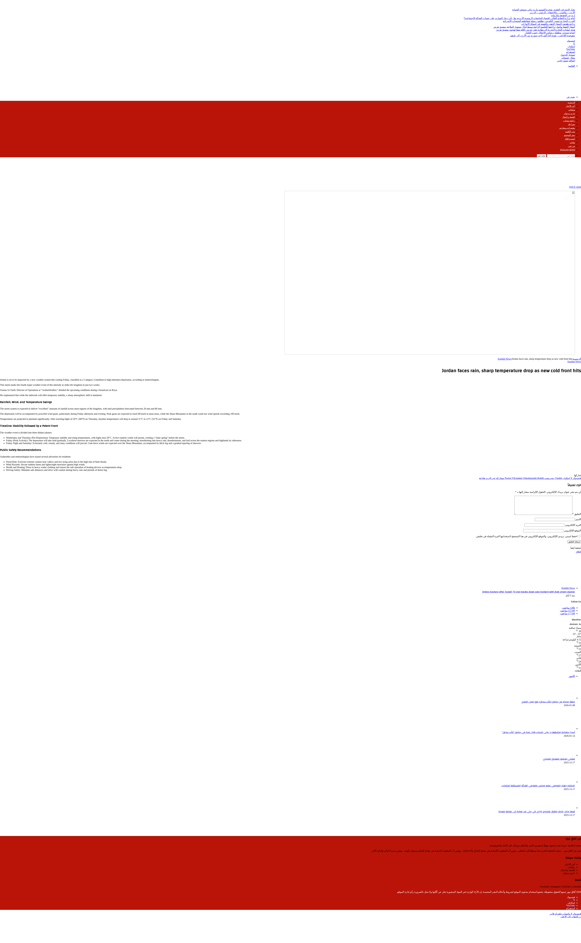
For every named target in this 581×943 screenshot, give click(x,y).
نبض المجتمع (569, 135)
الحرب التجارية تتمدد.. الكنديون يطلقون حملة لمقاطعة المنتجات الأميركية (539, 21)
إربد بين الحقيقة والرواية (563, 15)
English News (567, 150)
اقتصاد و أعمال (568, 117)
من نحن (571, 146)
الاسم (578, 519)
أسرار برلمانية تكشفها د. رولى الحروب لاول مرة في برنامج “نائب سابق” (538, 732)
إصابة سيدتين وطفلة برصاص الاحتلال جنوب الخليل (550, 32)
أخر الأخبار (570, 106)
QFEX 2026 (575, 187)
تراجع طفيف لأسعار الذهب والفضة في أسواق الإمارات (548, 24)
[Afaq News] (558, 91)
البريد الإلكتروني (573, 525)
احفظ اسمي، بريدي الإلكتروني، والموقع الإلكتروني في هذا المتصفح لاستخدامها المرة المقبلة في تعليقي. (526, 536)
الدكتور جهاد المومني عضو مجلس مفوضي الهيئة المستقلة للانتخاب (538, 785)
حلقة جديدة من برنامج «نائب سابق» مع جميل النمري (548, 701)
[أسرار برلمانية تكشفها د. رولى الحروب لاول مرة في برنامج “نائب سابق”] (558, 728)
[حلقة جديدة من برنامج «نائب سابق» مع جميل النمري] (558, 698)
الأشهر (572, 676)
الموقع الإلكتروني (572, 530)
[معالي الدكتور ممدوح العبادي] (558, 755)
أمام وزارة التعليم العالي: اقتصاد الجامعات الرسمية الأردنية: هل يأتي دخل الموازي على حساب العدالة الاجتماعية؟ (519, 18)
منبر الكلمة (570, 132)
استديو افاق (570, 139)
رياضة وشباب (569, 121)
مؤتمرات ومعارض (567, 128)
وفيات (572, 143)
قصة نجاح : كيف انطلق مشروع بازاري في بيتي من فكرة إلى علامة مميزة (536, 811)
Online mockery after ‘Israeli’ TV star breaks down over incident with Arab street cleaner (528, 592)
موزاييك (571, 124)
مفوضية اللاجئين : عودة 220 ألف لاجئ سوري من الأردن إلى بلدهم (542, 35)
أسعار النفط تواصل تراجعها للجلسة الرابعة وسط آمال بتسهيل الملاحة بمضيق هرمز (534, 27)
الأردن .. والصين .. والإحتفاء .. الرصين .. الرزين (552, 12)
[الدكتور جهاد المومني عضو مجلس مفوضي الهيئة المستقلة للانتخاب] (558, 782)
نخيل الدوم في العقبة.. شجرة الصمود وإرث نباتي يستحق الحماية (543, 9)
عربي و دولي (569, 113)
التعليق (576, 514)
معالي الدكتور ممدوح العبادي (559, 759)
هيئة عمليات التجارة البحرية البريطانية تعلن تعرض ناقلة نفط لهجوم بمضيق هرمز (535, 29)
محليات (571, 110)
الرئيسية (571, 103)
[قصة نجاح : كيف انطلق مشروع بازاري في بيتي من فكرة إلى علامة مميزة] (558, 807)
